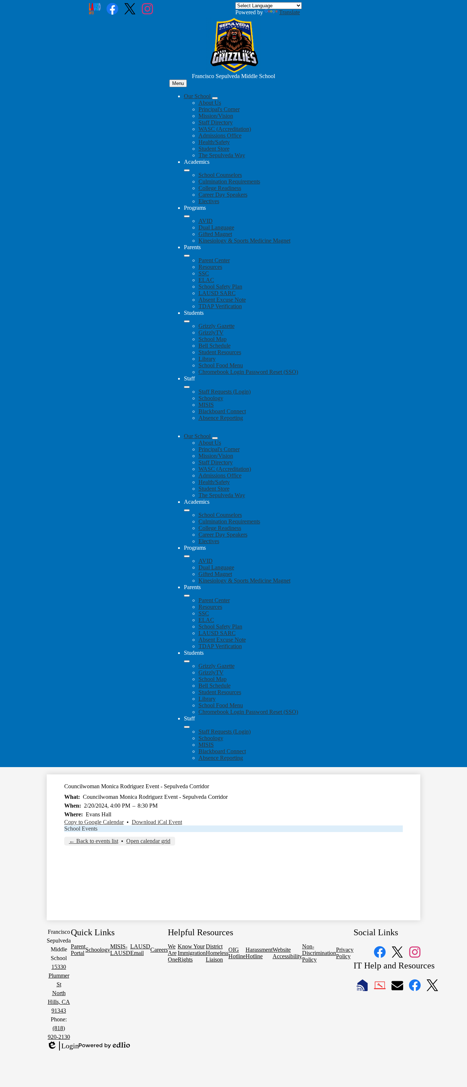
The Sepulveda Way (221, 155)
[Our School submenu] (215, 98)
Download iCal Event (157, 822)
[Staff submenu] (187, 387)
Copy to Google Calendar (94, 822)
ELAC (206, 280)
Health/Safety (214, 142)
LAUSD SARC (217, 293)
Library (207, 359)
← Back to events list (93, 841)
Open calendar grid (148, 841)
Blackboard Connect (222, 411)
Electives (208, 201)
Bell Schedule (214, 346)
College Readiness (219, 188)
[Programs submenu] (187, 216)
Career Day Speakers (222, 195)
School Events (80, 828)
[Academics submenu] (187, 170)
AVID (205, 221)
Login (63, 1046)
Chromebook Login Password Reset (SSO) (248, 372)
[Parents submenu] (187, 256)
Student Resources (219, 352)
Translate (289, 12)
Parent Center (214, 260)
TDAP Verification (220, 306)
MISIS (206, 405)
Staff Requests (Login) (224, 391)
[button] (198, 436)
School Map (212, 339)
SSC (203, 273)
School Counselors (220, 175)
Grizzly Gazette (216, 326)
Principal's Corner (219, 109)
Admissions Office (220, 135)
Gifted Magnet (215, 234)
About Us (209, 103)
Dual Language (216, 227)
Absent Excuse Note (222, 300)
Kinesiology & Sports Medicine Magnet (244, 240)
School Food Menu (220, 365)
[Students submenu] (187, 321)
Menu (178, 83)
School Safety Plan (220, 286)
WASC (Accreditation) (224, 129)
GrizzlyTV (211, 332)
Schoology (210, 398)
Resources (210, 267)
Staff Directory (215, 122)
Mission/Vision (215, 116)
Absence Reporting (220, 418)
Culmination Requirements (229, 181)
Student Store (213, 149)
